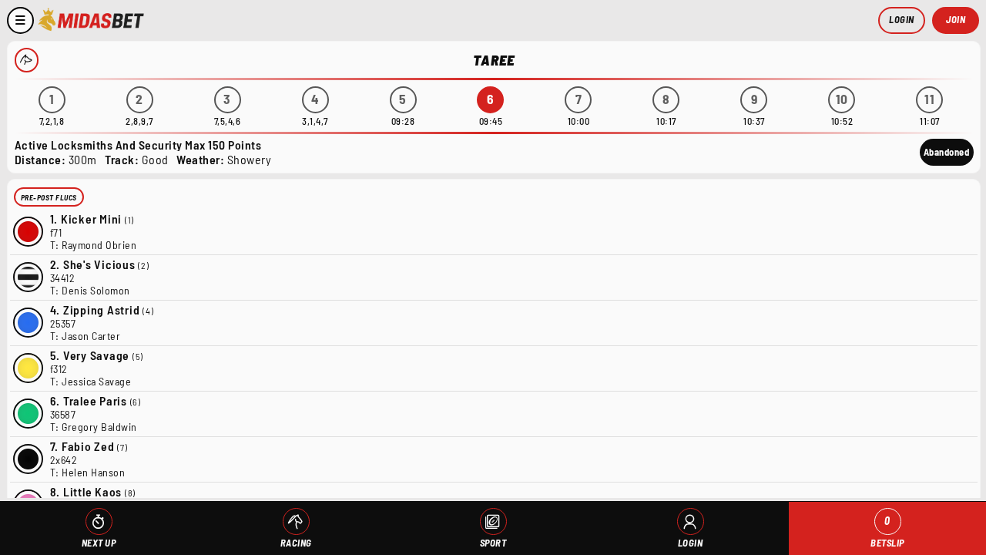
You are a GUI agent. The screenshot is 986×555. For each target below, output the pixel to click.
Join (955, 19)
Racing (296, 542)
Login (901, 19)
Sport (493, 542)
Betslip (887, 531)
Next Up (99, 542)
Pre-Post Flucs (49, 197)
